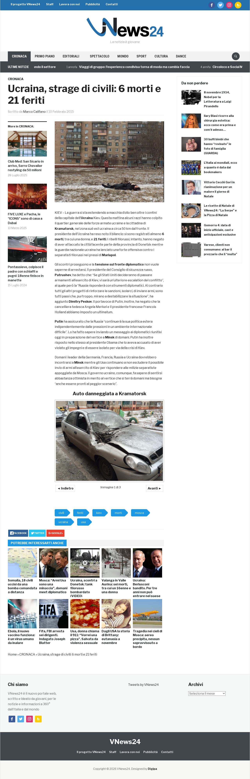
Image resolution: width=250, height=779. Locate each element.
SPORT (141, 56)
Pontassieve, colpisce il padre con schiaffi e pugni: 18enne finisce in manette (26, 273)
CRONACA (19, 56)
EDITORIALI (71, 56)
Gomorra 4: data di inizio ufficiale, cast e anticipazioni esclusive (220, 230)
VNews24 (125, 742)
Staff (49, 4)
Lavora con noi (69, 4)
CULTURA (161, 56)
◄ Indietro (65, 488)
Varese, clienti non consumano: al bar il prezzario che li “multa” (220, 249)
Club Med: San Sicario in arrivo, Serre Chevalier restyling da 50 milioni (26, 166)
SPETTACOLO (99, 56)
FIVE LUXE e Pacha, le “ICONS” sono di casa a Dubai (25, 218)
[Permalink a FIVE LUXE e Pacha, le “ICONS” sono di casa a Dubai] (27, 198)
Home (12, 654)
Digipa (152, 768)
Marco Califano (34, 112)
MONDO (123, 56)
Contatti (112, 4)
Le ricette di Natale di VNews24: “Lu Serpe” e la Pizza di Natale (220, 210)
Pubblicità (93, 4)
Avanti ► (155, 488)
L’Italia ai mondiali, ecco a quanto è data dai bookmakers (220, 167)
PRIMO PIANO (45, 56)
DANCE (181, 56)
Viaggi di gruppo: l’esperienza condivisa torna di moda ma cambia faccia (118, 67)
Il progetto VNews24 (25, 4)
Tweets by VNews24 (143, 685)
